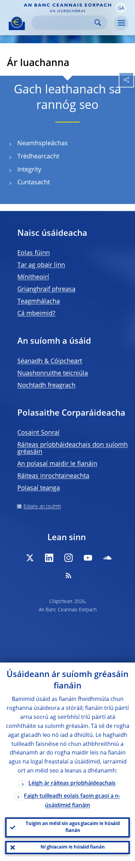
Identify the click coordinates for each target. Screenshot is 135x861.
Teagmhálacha (38, 301)
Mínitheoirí (33, 277)
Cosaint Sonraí (38, 433)
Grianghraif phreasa (46, 289)
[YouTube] (88, 557)
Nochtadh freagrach (46, 385)
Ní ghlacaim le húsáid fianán (72, 847)
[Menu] (121, 23)
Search (98, 23)
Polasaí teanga (38, 488)
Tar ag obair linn (41, 265)
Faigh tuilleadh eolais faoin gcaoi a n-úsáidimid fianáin (72, 801)
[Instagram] (68, 557)
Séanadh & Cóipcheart (49, 361)
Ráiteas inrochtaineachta (53, 476)
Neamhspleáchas (42, 143)
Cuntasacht (33, 182)
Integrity (29, 170)
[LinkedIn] (49, 557)
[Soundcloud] (107, 557)
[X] (29, 557)
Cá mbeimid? (36, 314)
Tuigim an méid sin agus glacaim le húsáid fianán (73, 827)
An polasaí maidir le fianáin (57, 464)
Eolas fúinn (33, 253)
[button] (121, 8)
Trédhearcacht (38, 157)
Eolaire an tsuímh (42, 506)
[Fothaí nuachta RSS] (68, 575)
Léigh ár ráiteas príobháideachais (72, 783)
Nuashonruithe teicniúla (52, 373)
